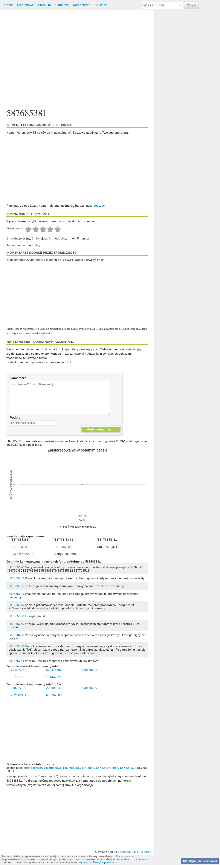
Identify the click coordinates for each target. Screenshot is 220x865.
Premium (44, 5)
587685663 (16, 660)
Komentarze (81, 5)
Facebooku (125, 851)
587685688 (16, 616)
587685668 (16, 646)
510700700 (18, 688)
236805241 (54, 688)
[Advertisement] (77, 59)
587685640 (16, 593)
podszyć (99, 205)
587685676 (16, 623)
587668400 (16, 635)
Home (8, 5)
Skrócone (62, 5)
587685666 (16, 586)
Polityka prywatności (106, 862)
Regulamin (85, 862)
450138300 (89, 688)
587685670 (16, 605)
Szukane (101, 5)
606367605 (54, 695)
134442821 (54, 677)
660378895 (54, 669)
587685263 (16, 578)
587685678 (16, 567)
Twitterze (145, 851)
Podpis (15, 417)
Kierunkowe (25, 5)
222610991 (18, 695)
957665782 (18, 677)
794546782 (18, 669)
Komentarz (18, 378)
